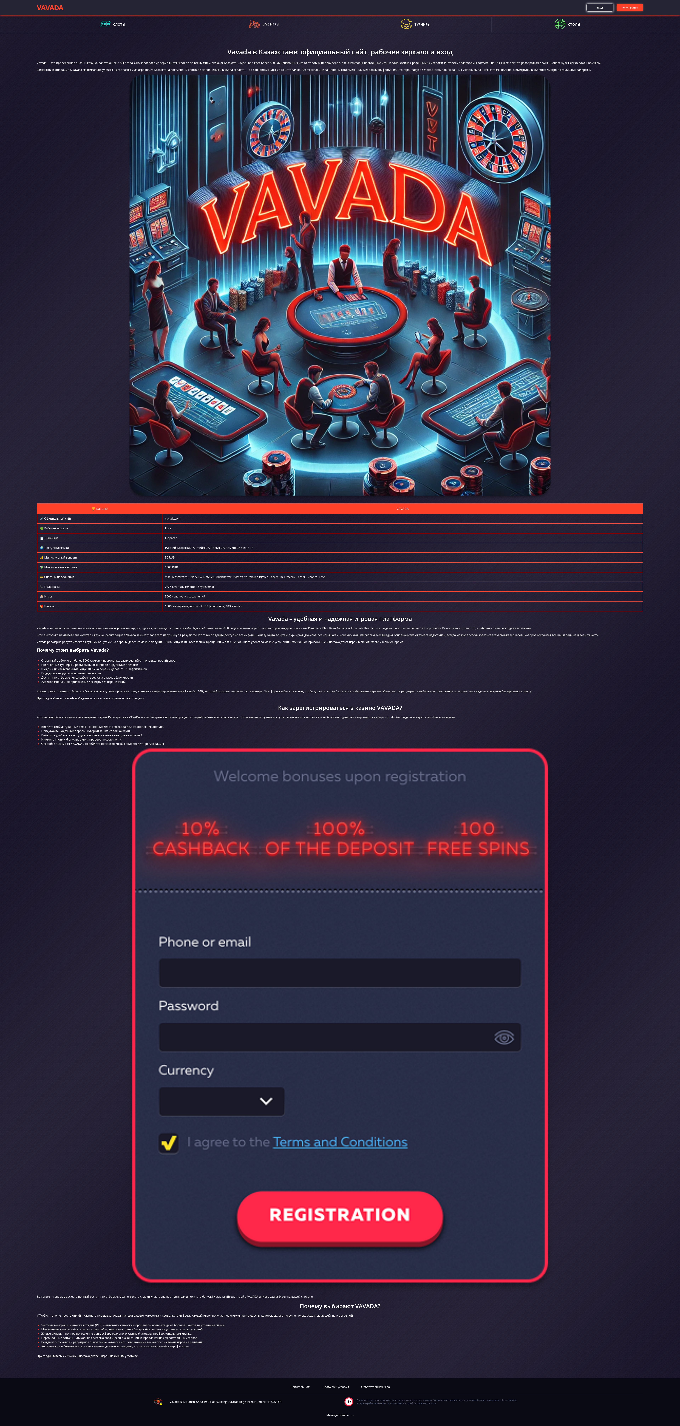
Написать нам (300, 1387)
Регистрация (630, 7)
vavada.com (172, 518)
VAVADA (50, 7)
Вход (600, 7)
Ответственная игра (375, 1387)
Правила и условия (335, 1387)
